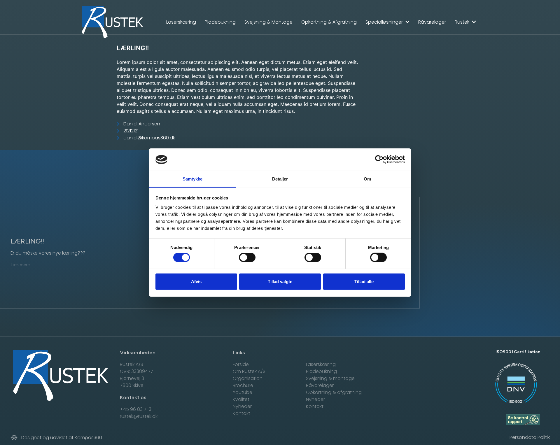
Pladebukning (220, 22)
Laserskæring (181, 22)
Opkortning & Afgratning (329, 22)
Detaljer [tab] (280, 178)
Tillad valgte (280, 281)
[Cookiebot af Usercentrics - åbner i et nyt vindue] (379, 159)
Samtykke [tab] (193, 178)
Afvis (196, 281)
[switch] (247, 257)
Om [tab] (367, 178)
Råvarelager (432, 22)
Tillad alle (364, 281)
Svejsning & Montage (268, 22)
